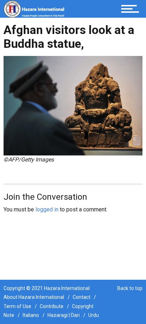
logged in (46, 209)
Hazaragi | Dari (63, 315)
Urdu (93, 315)
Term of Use (17, 306)
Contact (81, 297)
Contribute (51, 306)
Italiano (31, 315)
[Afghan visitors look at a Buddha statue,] (73, 105)
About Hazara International (34, 297)
